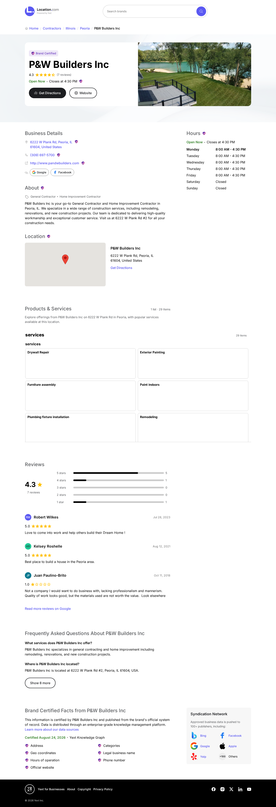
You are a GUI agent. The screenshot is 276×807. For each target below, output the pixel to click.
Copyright (84, 789)
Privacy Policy (103, 789)
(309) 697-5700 (42, 155)
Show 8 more (40, 683)
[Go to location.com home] (42, 11)
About (71, 789)
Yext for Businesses (51, 789)
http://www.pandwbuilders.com (54, 163)
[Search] (201, 11)
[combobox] (155, 11)
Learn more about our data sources (52, 729)
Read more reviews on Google (48, 609)
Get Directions (121, 268)
